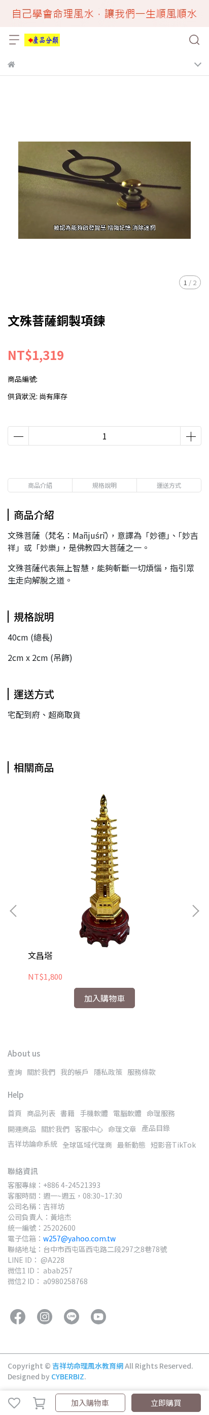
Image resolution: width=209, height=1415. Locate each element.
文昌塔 (40, 955)
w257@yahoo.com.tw (79, 1238)
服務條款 (141, 1072)
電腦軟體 (127, 1113)
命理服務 (161, 1113)
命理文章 (122, 1129)
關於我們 (41, 1072)
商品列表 (41, 1113)
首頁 (15, 1113)
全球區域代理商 (87, 1145)
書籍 (67, 1113)
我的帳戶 (74, 1072)
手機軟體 (94, 1113)
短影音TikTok (173, 1145)
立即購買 (166, 1402)
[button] (195, 911)
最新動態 (131, 1145)
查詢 (15, 1072)
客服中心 (89, 1129)
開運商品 (22, 1129)
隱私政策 (108, 1072)
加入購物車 (90, 1402)
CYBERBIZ (67, 1376)
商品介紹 (40, 485)
